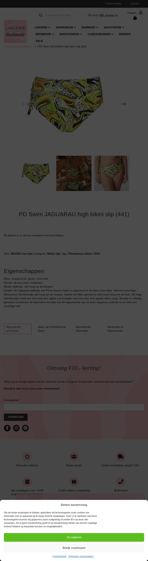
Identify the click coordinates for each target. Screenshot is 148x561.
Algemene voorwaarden (81, 556)
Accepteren (74, 537)
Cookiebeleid (59, 556)
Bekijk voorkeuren (74, 547)
